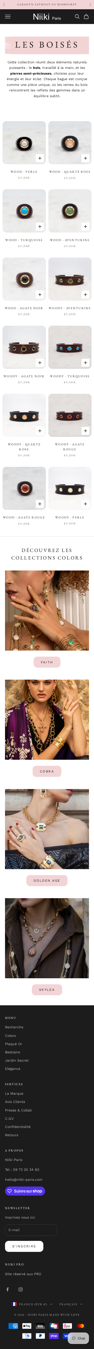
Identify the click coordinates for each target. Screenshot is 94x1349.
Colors (10, 1036)
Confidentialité (18, 1127)
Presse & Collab (18, 1110)
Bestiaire (12, 1052)
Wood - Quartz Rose (70, 172)
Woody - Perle (69, 517)
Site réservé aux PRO (23, 1274)
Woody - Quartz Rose (24, 446)
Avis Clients (15, 1102)
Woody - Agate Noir (24, 376)
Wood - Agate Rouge (24, 517)
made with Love (64, 1314)
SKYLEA (47, 990)
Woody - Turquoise (70, 376)
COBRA (47, 771)
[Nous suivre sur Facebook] (7, 1289)
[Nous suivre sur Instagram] (20, 1289)
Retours (11, 1135)
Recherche (14, 1027)
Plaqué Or (13, 1044)
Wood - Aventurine (70, 240)
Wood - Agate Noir (24, 308)
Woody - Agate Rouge (70, 446)
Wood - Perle (24, 172)
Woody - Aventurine (70, 308)
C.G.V (9, 1118)
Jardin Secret (17, 1060)
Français (68, 1304)
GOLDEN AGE (47, 880)
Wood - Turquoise (24, 240)
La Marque (14, 1093)
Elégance (12, 1069)
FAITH (47, 662)
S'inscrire (24, 1246)
